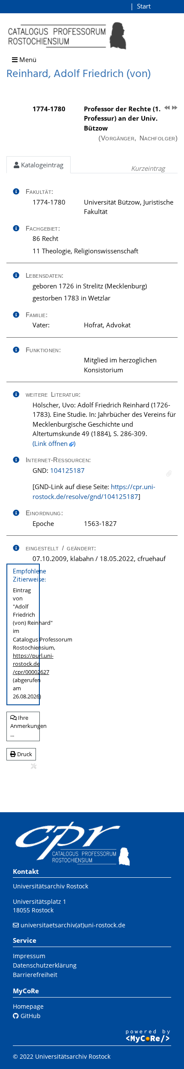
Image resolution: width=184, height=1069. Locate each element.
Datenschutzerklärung (45, 965)
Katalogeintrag (41, 164)
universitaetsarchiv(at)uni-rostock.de (73, 925)
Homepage (28, 1006)
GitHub (30, 1016)
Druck (24, 754)
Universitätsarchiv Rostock (50, 886)
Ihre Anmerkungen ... (25, 726)
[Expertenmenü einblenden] (33, 766)
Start (144, 6)
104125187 (67, 470)
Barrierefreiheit (35, 975)
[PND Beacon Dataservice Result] (168, 473)
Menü (27, 59)
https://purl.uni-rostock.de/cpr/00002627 (33, 664)
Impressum (29, 956)
